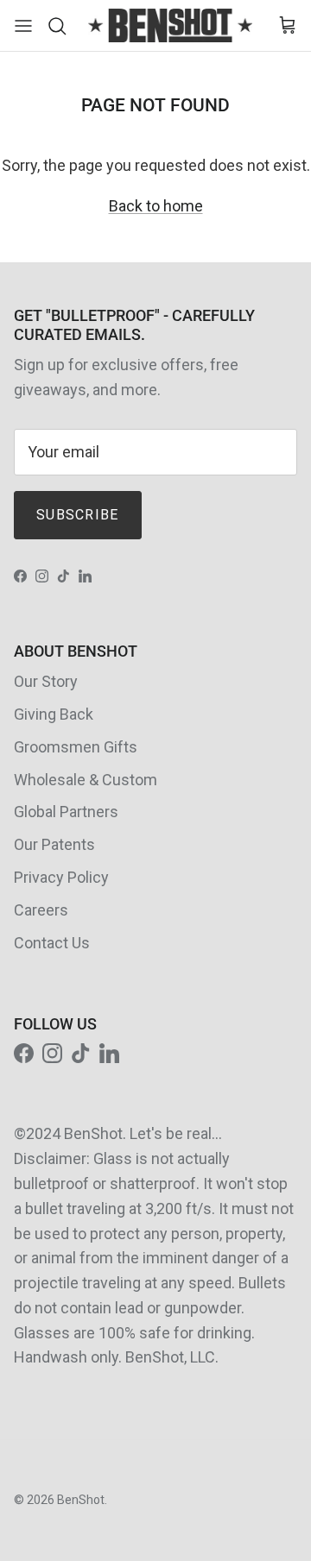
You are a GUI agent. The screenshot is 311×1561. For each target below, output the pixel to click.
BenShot (81, 1500)
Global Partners (66, 812)
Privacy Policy (61, 877)
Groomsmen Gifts (75, 747)
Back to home (156, 206)
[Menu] (23, 26)
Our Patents (54, 844)
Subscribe (77, 515)
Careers (41, 910)
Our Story (46, 681)
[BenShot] (170, 25)
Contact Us (52, 943)
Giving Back (53, 714)
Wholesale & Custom (85, 780)
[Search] (61, 26)
